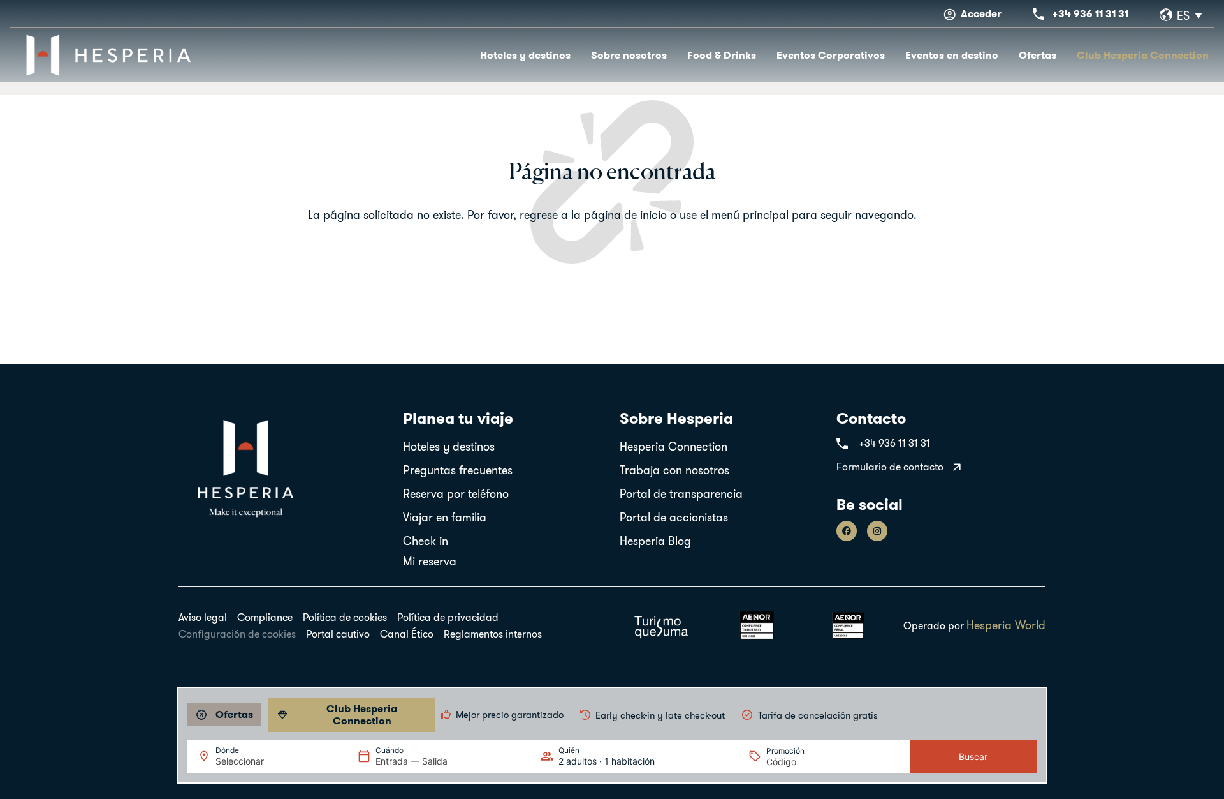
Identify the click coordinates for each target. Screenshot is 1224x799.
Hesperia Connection (673, 446)
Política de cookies (345, 617)
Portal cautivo (338, 633)
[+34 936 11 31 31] (1038, 14)
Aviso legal (202, 617)
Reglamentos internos (493, 633)
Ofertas (1037, 55)
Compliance (265, 617)
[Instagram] (877, 531)
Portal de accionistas (674, 517)
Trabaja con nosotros (674, 470)
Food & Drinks (721, 55)
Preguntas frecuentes (458, 470)
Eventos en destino (951, 55)
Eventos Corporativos (830, 55)
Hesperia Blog (655, 541)
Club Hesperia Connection (1143, 55)
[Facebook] (846, 531)
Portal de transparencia (681, 493)
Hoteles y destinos (525, 55)
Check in (425, 541)
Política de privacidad (448, 617)
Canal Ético (406, 633)
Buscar (973, 756)
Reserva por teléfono (456, 493)
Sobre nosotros (629, 55)
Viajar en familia (444, 517)
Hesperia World (1006, 625)
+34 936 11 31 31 (1090, 13)
